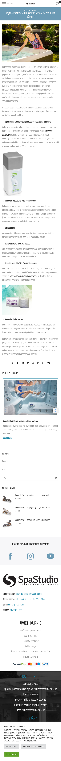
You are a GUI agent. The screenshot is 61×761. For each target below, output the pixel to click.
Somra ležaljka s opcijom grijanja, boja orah (32, 495)
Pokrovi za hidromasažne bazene (30, 700)
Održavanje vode (30, 684)
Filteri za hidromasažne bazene (30, 710)
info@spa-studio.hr (16, 605)
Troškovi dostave (31, 641)
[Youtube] (50, 556)
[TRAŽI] (56, 478)
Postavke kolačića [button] (11, 746)
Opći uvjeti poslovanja (30, 631)
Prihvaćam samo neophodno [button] (33, 746)
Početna (27, 10)
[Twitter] (13, 363)
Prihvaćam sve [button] (12, 754)
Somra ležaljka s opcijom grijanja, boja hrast (32, 507)
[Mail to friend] (33, 363)
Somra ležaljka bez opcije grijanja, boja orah (32, 520)
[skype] (48, 363)
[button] (56, 410)
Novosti (34, 10)
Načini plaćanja (30, 636)
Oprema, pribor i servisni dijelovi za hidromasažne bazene (30, 689)
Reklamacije (30, 646)
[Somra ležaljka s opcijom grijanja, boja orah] (7, 499)
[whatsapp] (43, 363)
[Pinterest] (27, 363)
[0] (53, 4)
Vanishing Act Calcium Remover (23, 276)
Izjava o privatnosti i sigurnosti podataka (30, 652)
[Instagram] (30, 556)
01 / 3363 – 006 (16, 610)
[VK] (22, 363)
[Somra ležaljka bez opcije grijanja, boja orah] (7, 523)
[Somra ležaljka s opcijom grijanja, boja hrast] (7, 511)
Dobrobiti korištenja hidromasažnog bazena (20, 421)
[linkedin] (38, 363)
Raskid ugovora (30, 657)
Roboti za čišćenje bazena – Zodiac (30, 705)
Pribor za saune (30, 694)
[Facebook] (17, 363)
